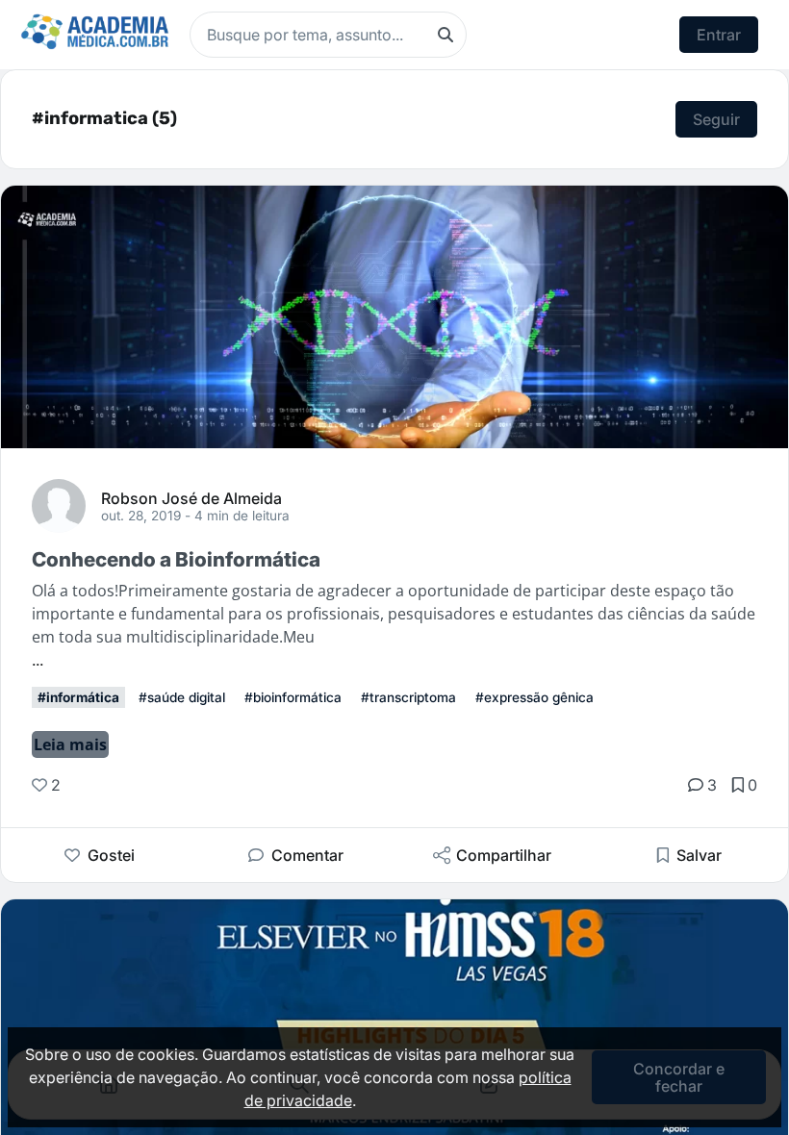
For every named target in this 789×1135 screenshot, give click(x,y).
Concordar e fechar (679, 1077)
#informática (78, 697)
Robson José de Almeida (191, 497)
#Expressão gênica (534, 697)
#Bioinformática (293, 697)
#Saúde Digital (182, 697)
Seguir (716, 119)
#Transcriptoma (408, 697)
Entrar (719, 34)
